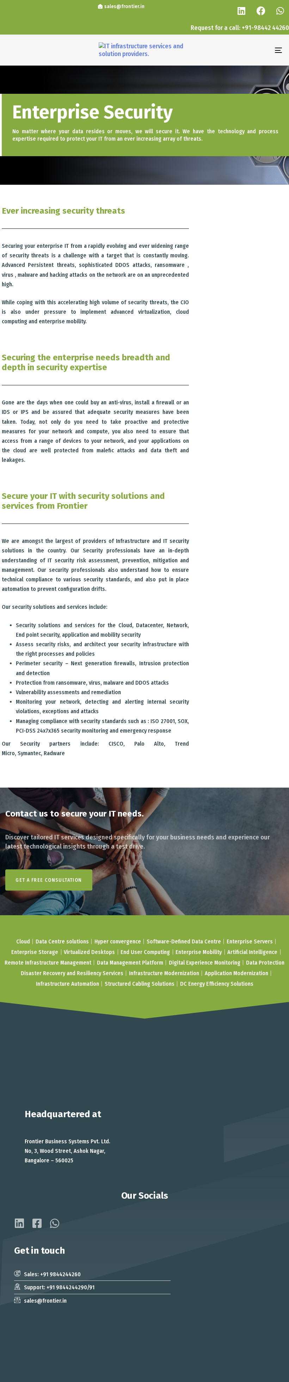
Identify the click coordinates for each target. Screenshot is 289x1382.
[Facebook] (261, 10)
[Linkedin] (241, 10)
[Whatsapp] (280, 10)
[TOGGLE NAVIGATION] (236, 50)
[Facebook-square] (37, 1223)
